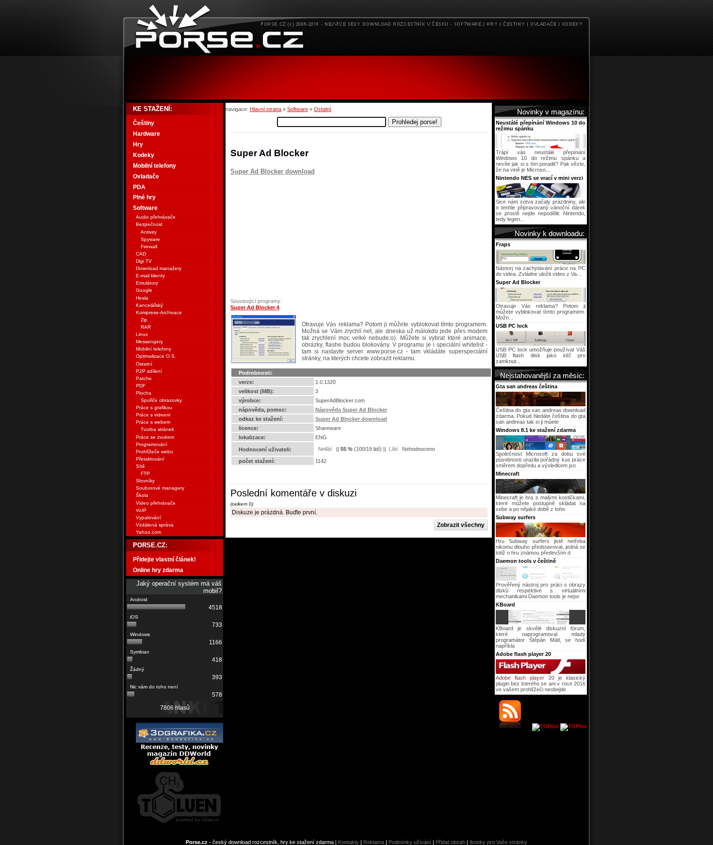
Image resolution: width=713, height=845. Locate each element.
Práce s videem (153, 414)
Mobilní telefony (154, 165)
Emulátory (147, 283)
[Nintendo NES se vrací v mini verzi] (540, 196)
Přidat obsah (450, 842)
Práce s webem (153, 422)
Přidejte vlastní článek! (164, 559)
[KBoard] (540, 622)
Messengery (149, 341)
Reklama (373, 842)
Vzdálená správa (155, 524)
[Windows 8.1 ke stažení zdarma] (540, 448)
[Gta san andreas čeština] (540, 404)
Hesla (142, 298)
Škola (142, 495)
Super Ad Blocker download (272, 171)
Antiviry (149, 232)
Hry (138, 144)
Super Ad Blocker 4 (254, 307)
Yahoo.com (148, 532)
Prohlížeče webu (154, 451)
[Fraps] (540, 262)
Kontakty (348, 842)
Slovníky (145, 480)
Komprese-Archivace (159, 312)
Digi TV (144, 261)
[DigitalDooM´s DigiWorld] (179, 763)
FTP (145, 473)
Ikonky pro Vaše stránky (498, 842)
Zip (144, 319)
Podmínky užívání (410, 842)
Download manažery (158, 268)
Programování (151, 444)
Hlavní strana (265, 109)
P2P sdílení (149, 371)
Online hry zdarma (158, 570)
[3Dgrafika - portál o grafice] (179, 741)
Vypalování (148, 517)
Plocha (143, 393)
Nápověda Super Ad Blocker (351, 410)
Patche (144, 378)
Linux (142, 334)
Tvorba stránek (157, 429)
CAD (141, 253)
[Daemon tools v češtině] (540, 579)
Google (144, 290)
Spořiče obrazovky (161, 400)
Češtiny (143, 123)
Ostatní (322, 109)
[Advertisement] (356, 77)
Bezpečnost (149, 224)
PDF (141, 385)
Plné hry (144, 197)
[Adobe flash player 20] (540, 672)
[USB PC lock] (540, 344)
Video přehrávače (156, 503)
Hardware (146, 133)
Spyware (150, 239)
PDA (139, 187)
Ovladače (146, 176)
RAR (146, 327)
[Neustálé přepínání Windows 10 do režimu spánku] (540, 146)
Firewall (149, 246)
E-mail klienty (150, 275)
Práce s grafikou (154, 407)
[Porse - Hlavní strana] (356, 53)
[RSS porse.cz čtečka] (515, 726)
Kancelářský (149, 305)
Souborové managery (160, 488)
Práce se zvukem (155, 437)
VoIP (141, 510)
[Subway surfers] (540, 535)
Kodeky (143, 155)
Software (297, 109)
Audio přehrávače (156, 217)
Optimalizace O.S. (156, 356)
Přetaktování (150, 459)
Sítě (140, 466)
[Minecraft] (540, 491)
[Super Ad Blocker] (540, 300)
